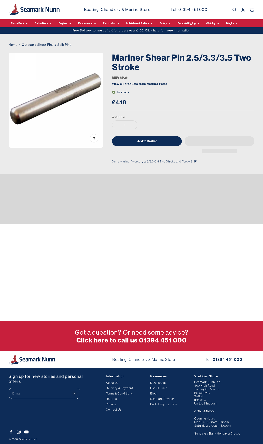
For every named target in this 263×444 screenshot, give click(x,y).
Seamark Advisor (162, 399)
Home (13, 44)
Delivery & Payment (119, 388)
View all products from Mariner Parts (139, 84)
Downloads (158, 382)
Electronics (109, 23)
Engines (63, 23)
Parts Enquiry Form (163, 404)
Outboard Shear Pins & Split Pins (46, 44)
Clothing (210, 23)
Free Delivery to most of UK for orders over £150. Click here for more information (131, 30)
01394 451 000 (193, 9)
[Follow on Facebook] (11, 432)
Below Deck (41, 23)
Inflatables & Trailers (137, 23)
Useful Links (158, 388)
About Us (112, 382)
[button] (219, 141)
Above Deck (17, 23)
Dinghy (230, 23)
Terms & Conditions (119, 393)
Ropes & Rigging (187, 23)
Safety (163, 23)
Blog (153, 393)
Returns (111, 399)
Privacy (111, 404)
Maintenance (85, 23)
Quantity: (118, 116)
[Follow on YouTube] (26, 432)
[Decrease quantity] (117, 125)
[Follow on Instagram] (18, 432)
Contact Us (113, 409)
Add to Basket (147, 141)
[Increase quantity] (132, 125)
